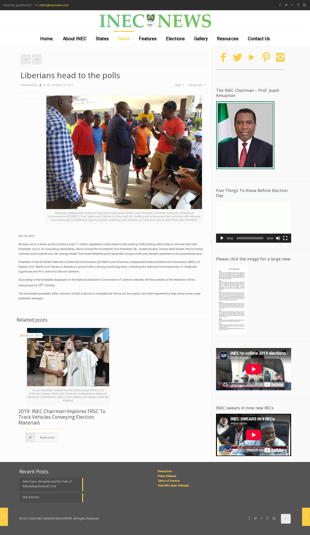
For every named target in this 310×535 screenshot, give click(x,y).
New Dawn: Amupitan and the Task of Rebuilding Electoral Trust (47, 484)
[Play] (222, 238)
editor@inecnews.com (54, 5)
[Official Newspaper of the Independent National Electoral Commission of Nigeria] (155, 21)
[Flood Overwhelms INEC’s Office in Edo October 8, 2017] (4, 517)
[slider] (250, 238)
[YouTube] (292, 5)
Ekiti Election (31, 497)
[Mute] (278, 238)
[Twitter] (286, 5)
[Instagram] (304, 5)
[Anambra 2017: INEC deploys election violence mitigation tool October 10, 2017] (306, 517)
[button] (254, 222)
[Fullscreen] (285, 238)
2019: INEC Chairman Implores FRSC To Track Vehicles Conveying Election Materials (62, 417)
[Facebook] (280, 5)
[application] (253, 222)
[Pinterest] (298, 5)
